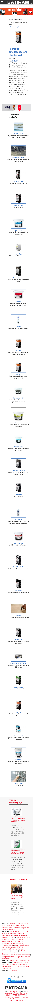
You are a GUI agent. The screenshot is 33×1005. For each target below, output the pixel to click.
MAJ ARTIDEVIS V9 (16, 1001)
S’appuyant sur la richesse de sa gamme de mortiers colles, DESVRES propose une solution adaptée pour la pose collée (18, 863)
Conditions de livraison (21, 997)
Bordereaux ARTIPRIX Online (16, 926)
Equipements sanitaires (10, 939)
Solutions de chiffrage (23, 960)
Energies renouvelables (20, 935)
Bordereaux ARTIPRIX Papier (11, 928)
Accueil (11, 19)
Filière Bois (11, 937)
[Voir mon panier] (27, 3)
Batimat (4, 947)
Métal (11, 945)
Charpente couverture (23, 955)
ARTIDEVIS (15, 995)
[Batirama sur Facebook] (11, 976)
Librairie (12, 960)
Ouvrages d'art (19, 957)
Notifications (9, 997)
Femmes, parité (7, 935)
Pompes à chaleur (8, 957)
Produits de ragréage (15, 27)
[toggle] (2, 2)
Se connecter (6, 968)
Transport (5, 945)
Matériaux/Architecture (17, 933)
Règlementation (15, 931)
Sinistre (4, 937)
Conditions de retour (16, 999)
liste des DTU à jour (16, 924)
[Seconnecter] (31, 3)
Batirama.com (14, 991)
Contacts (14, 970)
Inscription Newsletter (23, 966)
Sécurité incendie (24, 945)
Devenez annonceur (8, 966)
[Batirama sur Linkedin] (21, 976)
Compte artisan (17, 962)
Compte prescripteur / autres (18, 964)
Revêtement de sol (19, 19)
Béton (16, 945)
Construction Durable (8, 955)
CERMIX (14, 61)
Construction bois (19, 953)
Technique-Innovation (17, 943)
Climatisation (12, 947)
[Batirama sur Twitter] (14, 976)
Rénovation (14, 951)
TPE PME (20, 947)
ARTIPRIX (23, 995)
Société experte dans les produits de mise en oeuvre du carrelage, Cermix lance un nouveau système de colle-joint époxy (17, 908)
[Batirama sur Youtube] (18, 976)
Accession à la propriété (9, 949)
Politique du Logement (23, 937)
